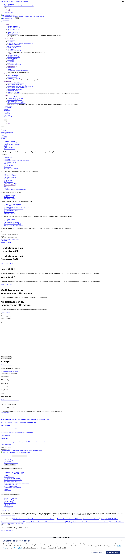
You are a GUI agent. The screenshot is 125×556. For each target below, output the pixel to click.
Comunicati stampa (6, 242)
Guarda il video (5, 412)
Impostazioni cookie (96, 552)
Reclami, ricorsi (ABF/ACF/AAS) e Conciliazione (17, 474)
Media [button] (31, 16)
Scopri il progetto (5, 312)
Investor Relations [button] (24, 16)
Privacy (3, 530)
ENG (8, 10)
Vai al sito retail (5, 20)
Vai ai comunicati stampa (7, 365)
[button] (62, 314)
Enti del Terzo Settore (10, 503)
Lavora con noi (8, 507)
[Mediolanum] (8, 15)
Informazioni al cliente (16, 468)
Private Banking (8, 460)
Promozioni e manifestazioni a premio (14, 472)
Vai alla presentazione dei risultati (10, 371)
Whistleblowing (8, 506)
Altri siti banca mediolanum (19, 456)
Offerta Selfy (7, 6)
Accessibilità (7, 490)
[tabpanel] (62, 148)
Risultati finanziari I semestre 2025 (10, 239)
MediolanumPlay (29, 6)
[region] (62, 547)
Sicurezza (21, 450)
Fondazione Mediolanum (11, 463)
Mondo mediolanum (14, 494)
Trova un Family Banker (35, 450)
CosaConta (21, 6)
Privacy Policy (18, 548)
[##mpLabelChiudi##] (1, 322)
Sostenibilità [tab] (4, 137)
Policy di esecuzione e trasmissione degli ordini (16, 483)
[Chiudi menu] (3, 126)
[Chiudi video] (123, 1)
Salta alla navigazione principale (19, 1)
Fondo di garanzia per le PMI (12, 481)
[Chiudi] (1, 129)
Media (5, 73)
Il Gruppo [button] (3, 16)
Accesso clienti (8, 106)
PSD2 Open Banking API (11, 486)
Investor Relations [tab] (5, 133)
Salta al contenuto (5, 1)
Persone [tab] (3, 138)
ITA (5, 7)
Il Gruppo (6, 24)
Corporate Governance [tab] (7, 132)
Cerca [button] (5, 118)
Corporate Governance (10, 38)
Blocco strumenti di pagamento (9, 450)
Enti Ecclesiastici (8, 504)
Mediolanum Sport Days (10, 498)
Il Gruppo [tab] (3, 130)
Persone (6, 95)
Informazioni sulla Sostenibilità (12, 487)
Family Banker (8, 461)
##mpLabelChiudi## (6, 356)
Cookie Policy (9, 530)
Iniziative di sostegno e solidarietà (13, 480)
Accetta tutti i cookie (112, 552)
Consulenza (14, 6)
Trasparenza (7, 110)
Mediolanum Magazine (10, 500)
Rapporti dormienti (9, 477)
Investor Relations (9, 54)
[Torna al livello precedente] (1, 126)
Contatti (6, 109)
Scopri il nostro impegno (7, 284)
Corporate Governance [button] (12, 16)
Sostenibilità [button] (36, 16)
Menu (17, 18)
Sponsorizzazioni (8, 501)
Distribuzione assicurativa (11, 484)
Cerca (2, 234)
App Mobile (7, 107)
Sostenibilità (7, 81)
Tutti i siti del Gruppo (10, 464)
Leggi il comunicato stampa (8, 263)
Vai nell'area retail (9, 4)
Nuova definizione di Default (12, 478)
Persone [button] (42, 16)
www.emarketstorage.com (8, 515)
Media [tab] (2, 135)
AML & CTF (7, 475)
